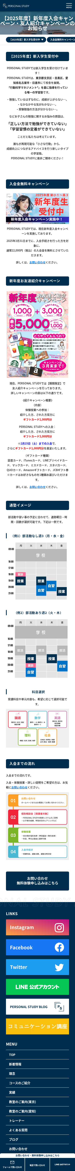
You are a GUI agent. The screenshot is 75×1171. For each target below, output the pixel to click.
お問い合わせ (37, 262)
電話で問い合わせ (37, 1165)
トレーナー (16, 1120)
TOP (12, 1054)
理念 (12, 1073)
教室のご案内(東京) (22, 1101)
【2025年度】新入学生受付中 (24, 39)
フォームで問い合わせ (12, 1167)
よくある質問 (18, 1130)
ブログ (13, 1139)
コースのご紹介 (19, 1083)
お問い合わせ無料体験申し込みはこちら (37, 880)
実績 (12, 1092)
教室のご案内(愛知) (22, 1111)
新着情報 (15, 1064)
